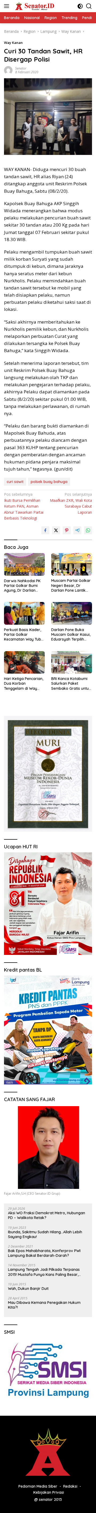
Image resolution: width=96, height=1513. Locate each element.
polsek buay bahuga (49, 481)
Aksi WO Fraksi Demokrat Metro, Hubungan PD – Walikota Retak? (46, 1215)
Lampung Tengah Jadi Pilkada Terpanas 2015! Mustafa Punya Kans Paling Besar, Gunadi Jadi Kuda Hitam (44, 1272)
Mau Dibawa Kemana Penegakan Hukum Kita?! (44, 1305)
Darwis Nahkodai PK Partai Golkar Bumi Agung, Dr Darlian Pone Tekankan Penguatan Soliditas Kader (22, 585)
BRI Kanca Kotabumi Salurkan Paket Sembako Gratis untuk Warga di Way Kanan (71, 683)
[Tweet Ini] (56, 530)
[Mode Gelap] (80, 6)
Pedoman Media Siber (37, 1486)
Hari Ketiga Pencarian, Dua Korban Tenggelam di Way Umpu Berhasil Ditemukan (23, 683)
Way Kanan (13, 42)
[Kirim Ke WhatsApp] (88, 530)
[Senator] (34, 6)
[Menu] (7, 6)
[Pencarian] (89, 6)
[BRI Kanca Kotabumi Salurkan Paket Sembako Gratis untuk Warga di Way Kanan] (71, 662)
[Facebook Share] (45, 530)
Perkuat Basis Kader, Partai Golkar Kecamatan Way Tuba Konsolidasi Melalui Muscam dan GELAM (23, 634)
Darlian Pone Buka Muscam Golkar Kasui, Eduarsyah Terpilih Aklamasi (70, 634)
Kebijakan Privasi (48, 1492)
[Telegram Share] (77, 530)
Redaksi (70, 1486)
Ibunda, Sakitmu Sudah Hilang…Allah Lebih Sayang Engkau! (45, 1234)
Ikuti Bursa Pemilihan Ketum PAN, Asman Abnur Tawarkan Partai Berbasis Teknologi (23, 506)
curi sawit (15, 481)
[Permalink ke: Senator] (8, 69)
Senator (20, 68)
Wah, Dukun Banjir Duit (28, 1288)
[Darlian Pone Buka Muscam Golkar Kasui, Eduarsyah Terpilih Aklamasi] (71, 613)
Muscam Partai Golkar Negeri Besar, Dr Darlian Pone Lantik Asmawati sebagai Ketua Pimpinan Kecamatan (71, 585)
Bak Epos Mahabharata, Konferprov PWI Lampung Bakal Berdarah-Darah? (44, 1253)
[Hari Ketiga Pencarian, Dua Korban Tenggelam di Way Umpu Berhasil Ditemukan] (24, 662)
